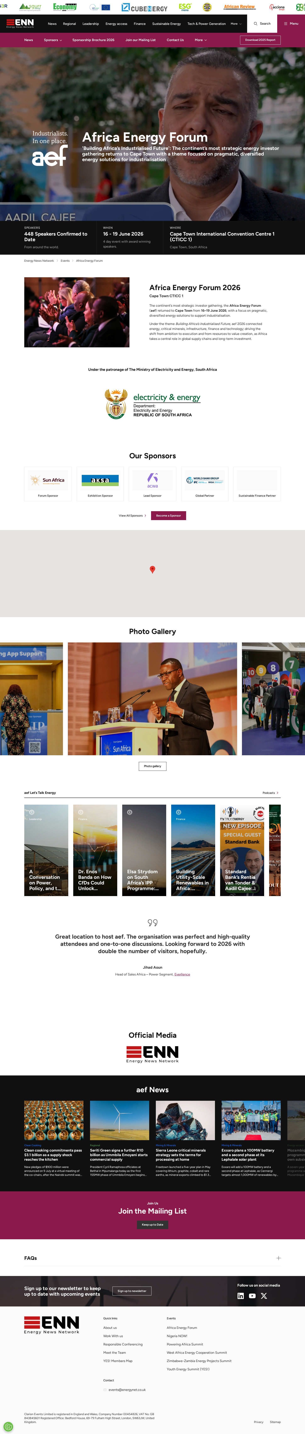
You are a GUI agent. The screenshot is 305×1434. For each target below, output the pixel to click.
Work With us (113, 1336)
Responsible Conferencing (123, 1344)
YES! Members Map (117, 1361)
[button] (60, 40)
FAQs (30, 1258)
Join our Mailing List (141, 40)
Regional (69, 24)
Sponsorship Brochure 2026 (93, 40)
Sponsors (51, 40)
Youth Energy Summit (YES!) (188, 1369)
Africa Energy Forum (182, 1328)
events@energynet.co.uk (127, 1390)
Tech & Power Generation (207, 24)
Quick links (110, 1318)
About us (110, 1328)
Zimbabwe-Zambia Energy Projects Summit (199, 1361)
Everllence (182, 974)
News (52, 24)
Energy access (116, 24)
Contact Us (175, 40)
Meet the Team (114, 1353)
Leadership (91, 24)
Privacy (258, 1422)
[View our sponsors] (152, 7)
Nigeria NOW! (177, 1336)
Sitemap (275, 1422)
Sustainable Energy (166, 24)
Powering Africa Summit (185, 1344)
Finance (140, 24)
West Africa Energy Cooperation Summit (197, 1353)
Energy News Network (39, 261)
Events (171, 1318)
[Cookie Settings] (8, 1427)
